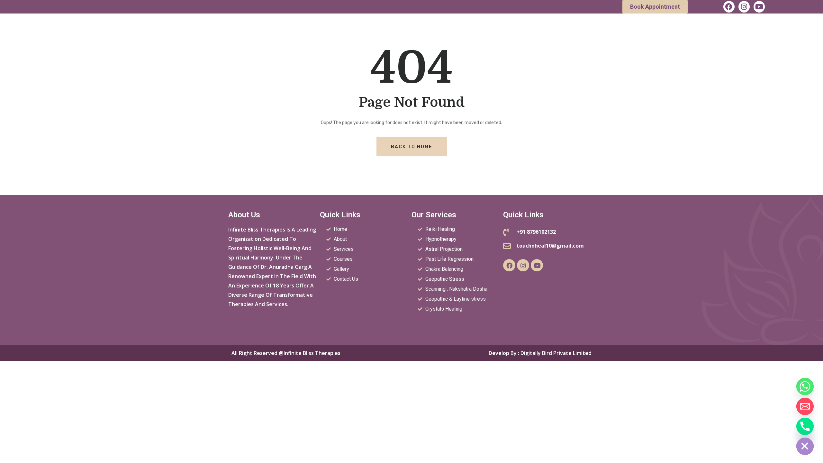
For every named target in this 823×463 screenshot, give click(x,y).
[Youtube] (759, 6)
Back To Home (411, 147)
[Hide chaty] (805, 446)
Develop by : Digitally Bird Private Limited (540, 353)
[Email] (805, 406)
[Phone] (805, 426)
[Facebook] (729, 6)
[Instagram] (744, 6)
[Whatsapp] (805, 386)
